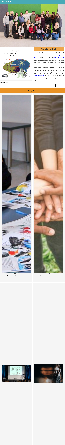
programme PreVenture (39, 75)
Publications (55, 1)
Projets (35, 1)
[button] (42, 1)
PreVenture (31, 1)
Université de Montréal (58, 57)
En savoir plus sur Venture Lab (49, 85)
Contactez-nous (61, 1)
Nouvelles (49, 1)
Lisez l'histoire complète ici (4, 83)
